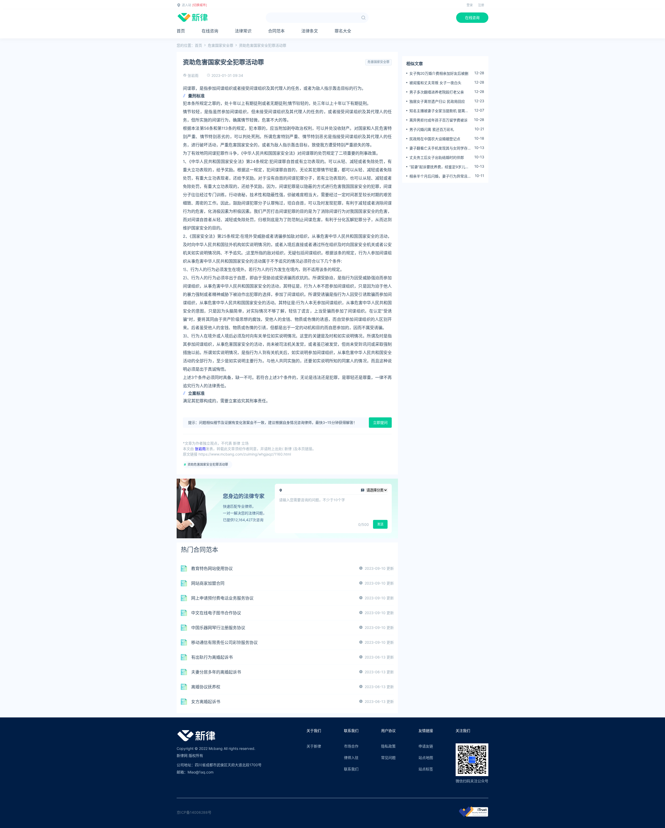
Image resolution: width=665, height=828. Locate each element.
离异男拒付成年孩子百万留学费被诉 (438, 120)
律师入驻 (351, 757)
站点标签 (425, 769)
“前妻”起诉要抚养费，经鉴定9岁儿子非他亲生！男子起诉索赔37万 (439, 167)
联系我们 (351, 769)
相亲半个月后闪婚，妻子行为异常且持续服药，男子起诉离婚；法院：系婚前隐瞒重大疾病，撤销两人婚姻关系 (440, 176)
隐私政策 (388, 746)
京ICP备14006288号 (194, 812)
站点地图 (425, 757)
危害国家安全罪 (220, 45)
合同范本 (276, 30)
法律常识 (243, 30)
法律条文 (309, 30)
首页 (181, 30)
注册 (481, 5)
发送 (380, 524)
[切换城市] (199, 5)
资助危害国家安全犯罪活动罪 (208, 464)
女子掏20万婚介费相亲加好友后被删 (438, 73)
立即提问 (380, 422)
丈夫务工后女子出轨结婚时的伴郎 (436, 157)
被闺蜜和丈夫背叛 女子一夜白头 (435, 82)
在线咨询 (472, 17)
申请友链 (425, 746)
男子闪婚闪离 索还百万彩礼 (431, 129)
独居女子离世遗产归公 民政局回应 (437, 101)
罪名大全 (343, 30)
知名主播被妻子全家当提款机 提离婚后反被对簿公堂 (439, 110)
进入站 (186, 5)
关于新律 (314, 746)
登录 (470, 5)
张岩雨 (193, 75)
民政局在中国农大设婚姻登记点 (434, 139)
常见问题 (388, 757)
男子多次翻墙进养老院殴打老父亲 (436, 92)
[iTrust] (473, 815)
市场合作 (351, 746)
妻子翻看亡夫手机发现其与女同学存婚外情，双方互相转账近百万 (440, 148)
